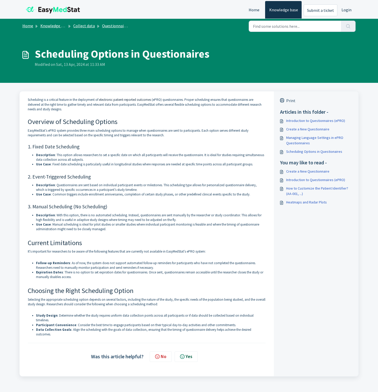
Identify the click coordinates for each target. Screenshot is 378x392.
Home (254, 9)
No (163, 356)
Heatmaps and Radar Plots (306, 202)
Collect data (84, 25)
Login (346, 9)
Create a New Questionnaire (307, 129)
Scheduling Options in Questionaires (314, 151)
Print (290, 100)
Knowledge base (283, 9)
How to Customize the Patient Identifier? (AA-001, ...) (317, 191)
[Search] (348, 26)
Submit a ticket (320, 10)
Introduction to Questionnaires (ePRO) (315, 120)
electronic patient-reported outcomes (125, 99)
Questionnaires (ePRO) (122, 25)
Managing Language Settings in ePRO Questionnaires (314, 140)
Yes (189, 356)
